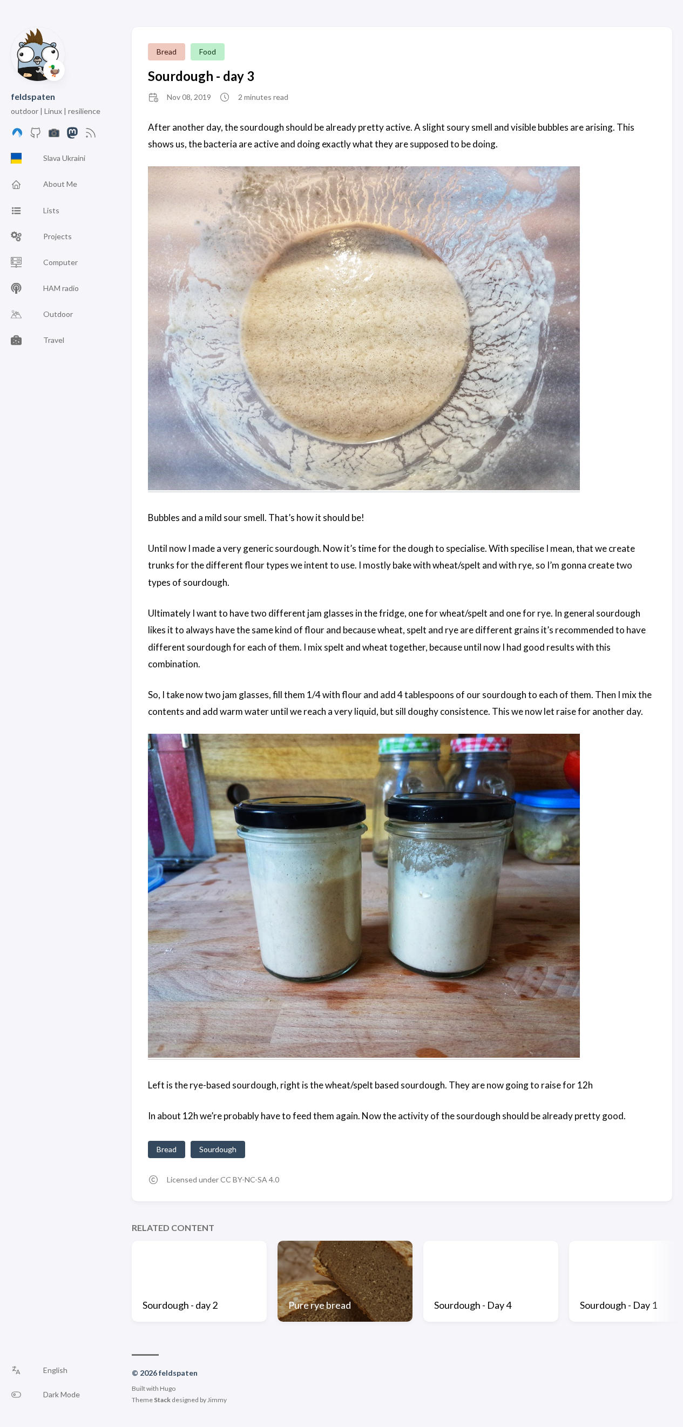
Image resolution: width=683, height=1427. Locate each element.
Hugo (167, 1388)
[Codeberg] (17, 136)
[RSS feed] (90, 136)
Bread (167, 51)
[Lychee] (54, 136)
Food (207, 51)
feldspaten (33, 96)
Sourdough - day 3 (201, 76)
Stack (162, 1400)
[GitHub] (35, 136)
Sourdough (217, 1149)
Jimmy (217, 1400)
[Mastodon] (72, 136)
